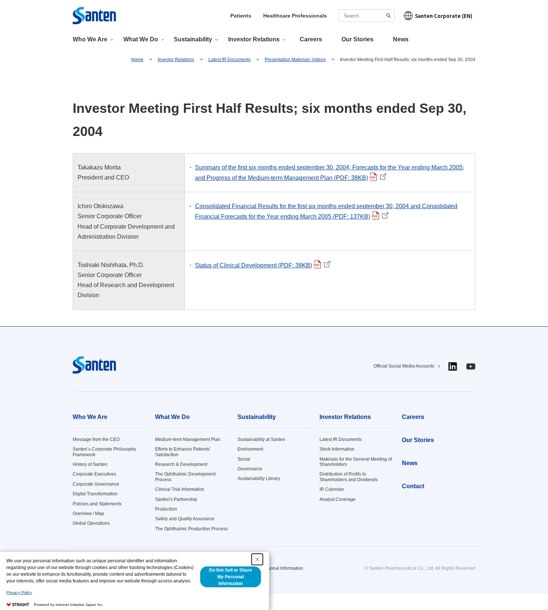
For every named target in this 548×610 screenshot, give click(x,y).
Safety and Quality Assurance (184, 518)
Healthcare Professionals (295, 16)
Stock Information (337, 449)
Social (243, 459)
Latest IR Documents (340, 439)
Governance (249, 468)
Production (166, 509)
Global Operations (91, 523)
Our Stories (357, 39)
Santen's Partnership (176, 499)
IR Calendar (331, 489)
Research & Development (181, 464)
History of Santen (90, 464)
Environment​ (250, 449)
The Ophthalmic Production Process (191, 528)
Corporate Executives (94, 474)
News (401, 39)
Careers (311, 39)
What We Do (172, 417)
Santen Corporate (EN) (443, 15)
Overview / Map (88, 513)
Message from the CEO (96, 439)
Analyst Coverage (337, 499)
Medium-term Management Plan (187, 439)
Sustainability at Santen (261, 439)
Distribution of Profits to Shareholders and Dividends (348, 476)
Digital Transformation (95, 493)
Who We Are (90, 417)
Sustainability (256, 417)
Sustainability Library (258, 478)
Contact (413, 486)
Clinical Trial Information (179, 489)
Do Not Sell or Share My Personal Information (230, 577)
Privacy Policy (19, 592)
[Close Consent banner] (257, 559)
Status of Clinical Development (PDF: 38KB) (255, 265)
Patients (240, 16)
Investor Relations (345, 417)
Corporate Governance (96, 484)
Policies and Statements (97, 503)
